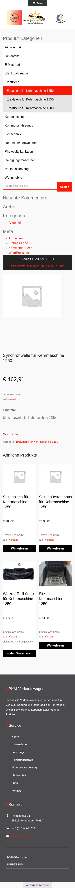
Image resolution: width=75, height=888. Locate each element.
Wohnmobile (13, 177)
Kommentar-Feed (20, 248)
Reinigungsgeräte (22, 759)
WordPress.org (19, 252)
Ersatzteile (12, 82)
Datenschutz (17, 856)
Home (15, 736)
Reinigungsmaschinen (20, 160)
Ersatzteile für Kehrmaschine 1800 (30, 108)
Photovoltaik (19, 775)
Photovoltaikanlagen (19, 151)
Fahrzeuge (18, 752)
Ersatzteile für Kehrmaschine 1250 (30, 90)
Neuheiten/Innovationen (21, 142)
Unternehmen (20, 744)
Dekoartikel (12, 56)
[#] (37, 17)
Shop (15, 782)
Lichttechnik (13, 134)
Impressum (15, 864)
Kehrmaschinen (15, 116)
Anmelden (16, 238)
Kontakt (16, 790)
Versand (12, 399)
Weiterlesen (19, 548)
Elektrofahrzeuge (16, 73)
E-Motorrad (12, 64)
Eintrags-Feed (18, 243)
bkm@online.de (21, 835)
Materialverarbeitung (24, 767)
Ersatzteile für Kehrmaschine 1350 (30, 99)
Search (64, 186)
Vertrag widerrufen (38, 884)
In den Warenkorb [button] (19, 653)
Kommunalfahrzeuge (19, 125)
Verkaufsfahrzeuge (17, 169)
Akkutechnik (13, 47)
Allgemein (15, 222)
